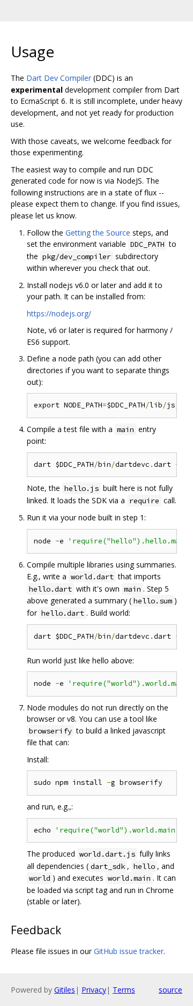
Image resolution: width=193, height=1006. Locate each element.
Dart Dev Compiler (58, 78)
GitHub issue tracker (129, 951)
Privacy (93, 990)
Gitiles (64, 990)
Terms (124, 990)
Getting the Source (97, 233)
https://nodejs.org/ (59, 313)
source (170, 990)
